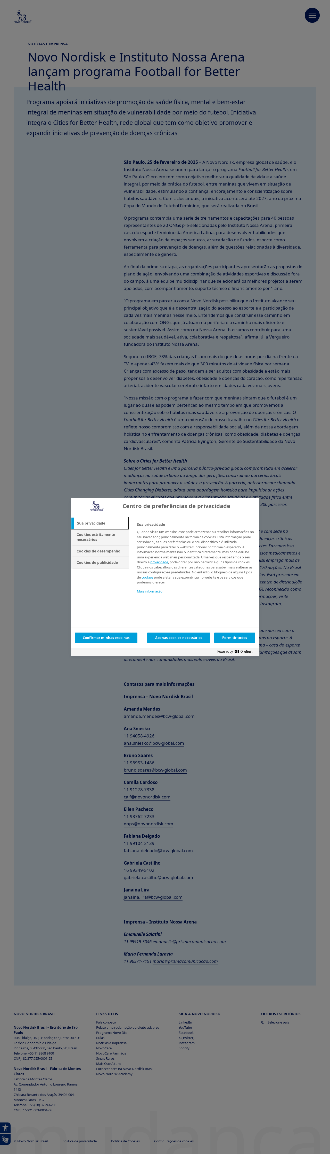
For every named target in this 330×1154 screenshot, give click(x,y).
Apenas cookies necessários (178, 637)
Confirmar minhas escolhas (106, 637)
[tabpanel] (195, 561)
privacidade (159, 562)
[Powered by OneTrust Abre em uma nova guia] (237, 652)
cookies (147, 577)
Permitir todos (234, 637)
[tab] (99, 523)
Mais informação (149, 591)
